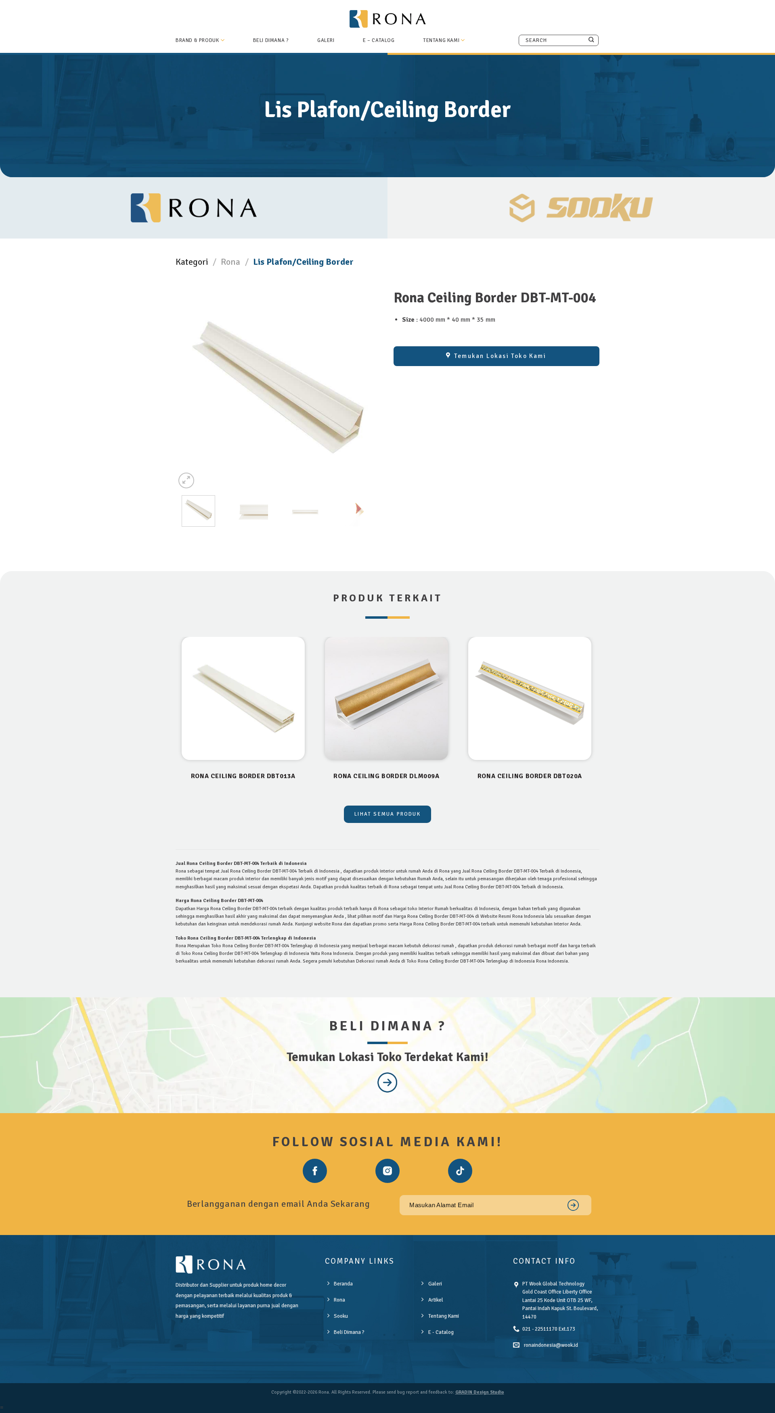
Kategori (192, 261)
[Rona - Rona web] (387, 18)
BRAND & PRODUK (197, 40)
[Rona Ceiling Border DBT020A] (529, 698)
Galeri (326, 40)
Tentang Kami (441, 40)
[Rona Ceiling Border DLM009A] (386, 698)
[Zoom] (186, 480)
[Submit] (591, 40)
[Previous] (178, 387)
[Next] (378, 387)
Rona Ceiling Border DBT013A (243, 776)
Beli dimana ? (271, 40)
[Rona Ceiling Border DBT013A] (243, 698)
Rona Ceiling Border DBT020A (530, 776)
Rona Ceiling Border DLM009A (386, 776)
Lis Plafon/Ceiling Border (303, 261)
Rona (230, 261)
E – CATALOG (379, 40)
